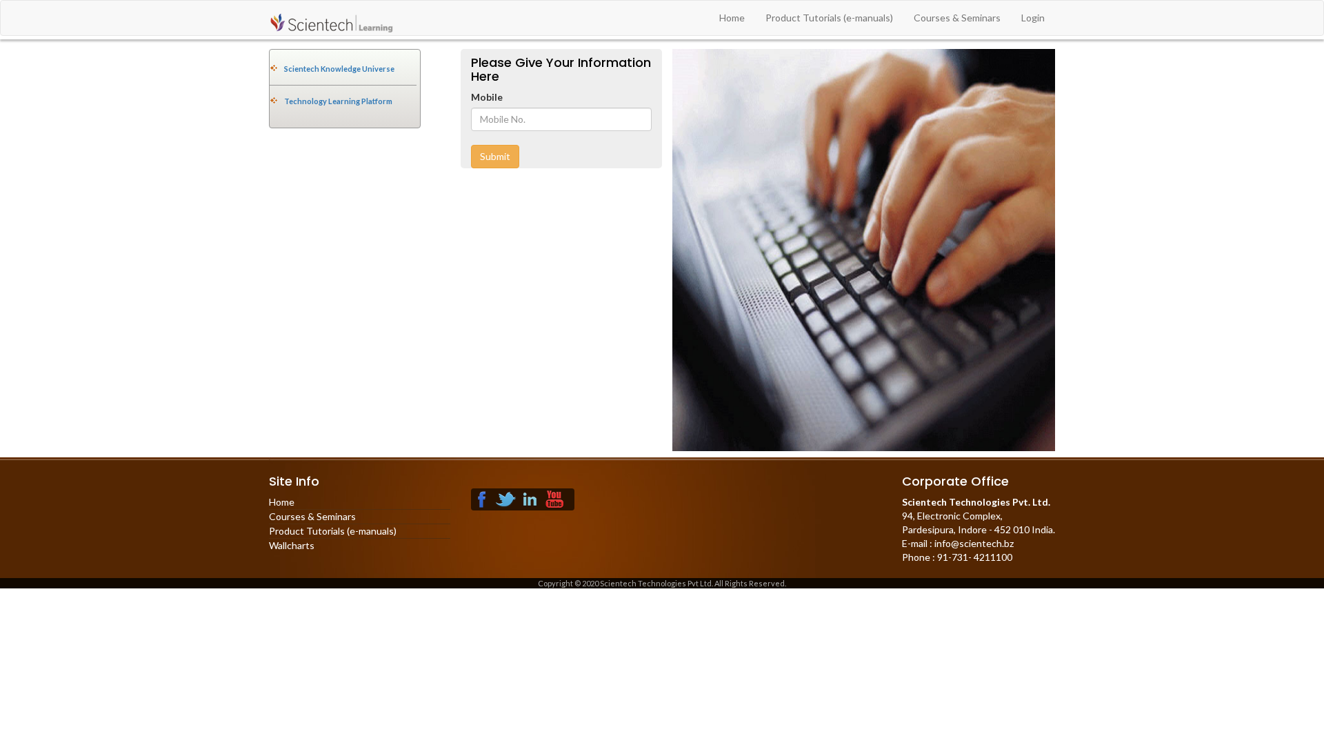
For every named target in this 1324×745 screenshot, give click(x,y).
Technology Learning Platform (338, 101)
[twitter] (506, 498)
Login (1033, 17)
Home (732, 17)
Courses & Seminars (957, 17)
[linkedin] (530, 498)
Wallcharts (291, 545)
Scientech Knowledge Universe (339, 68)
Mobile (487, 97)
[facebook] (482, 498)
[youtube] (554, 498)
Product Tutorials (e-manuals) (829, 17)
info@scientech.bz (973, 543)
